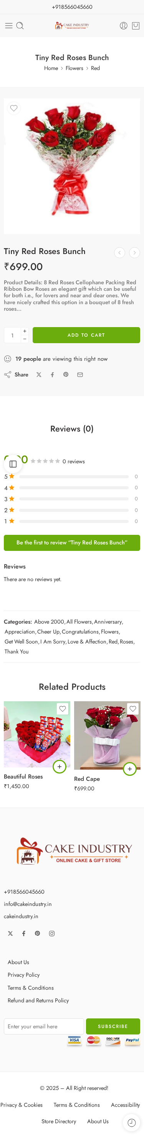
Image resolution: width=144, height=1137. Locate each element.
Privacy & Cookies (21, 1105)
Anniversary (108, 621)
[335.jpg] (72, 166)
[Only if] (119, 252)
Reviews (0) (72, 429)
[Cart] (135, 25)
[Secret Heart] (134, 252)
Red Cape (87, 779)
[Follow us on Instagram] (51, 933)
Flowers (74, 68)
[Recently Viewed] (131, 1122)
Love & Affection (87, 641)
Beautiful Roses (23, 776)
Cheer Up (48, 631)
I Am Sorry (52, 641)
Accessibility (125, 1105)
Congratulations (80, 631)
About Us (18, 962)
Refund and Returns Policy (38, 1000)
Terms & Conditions (31, 988)
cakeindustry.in (21, 916)
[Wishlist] (14, 108)
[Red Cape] (107, 735)
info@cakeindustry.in (28, 904)
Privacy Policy (24, 975)
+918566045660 (72, 7)
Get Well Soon (21, 641)
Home (51, 68)
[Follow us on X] (10, 933)
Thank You (17, 651)
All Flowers (79, 621)
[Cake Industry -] (72, 26)
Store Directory (58, 1121)
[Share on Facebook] (52, 375)
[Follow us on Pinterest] (38, 933)
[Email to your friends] (80, 374)
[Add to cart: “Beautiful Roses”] (59, 767)
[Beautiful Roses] (37, 734)
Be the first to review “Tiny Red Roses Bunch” (72, 542)
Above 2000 (49, 621)
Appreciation (20, 631)
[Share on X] (39, 375)
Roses (126, 641)
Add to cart (86, 335)
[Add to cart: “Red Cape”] (130, 769)
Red (95, 68)
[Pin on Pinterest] (66, 374)
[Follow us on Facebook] (24, 933)
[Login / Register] (123, 25)
